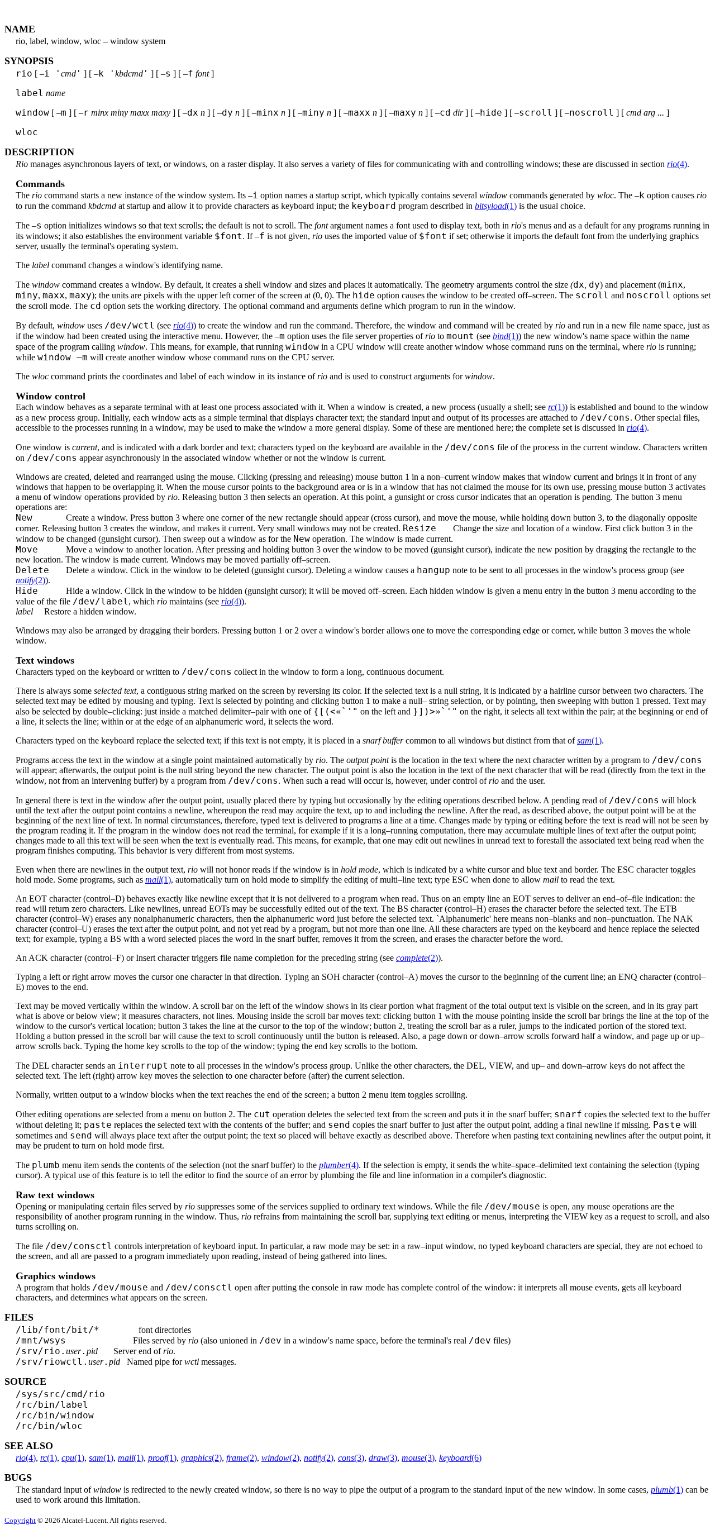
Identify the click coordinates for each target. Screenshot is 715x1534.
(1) (496, 206)
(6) (460, 1457)
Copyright (20, 1520)
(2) (30, 580)
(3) (351, 1457)
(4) (677, 164)
